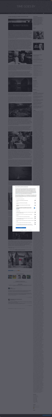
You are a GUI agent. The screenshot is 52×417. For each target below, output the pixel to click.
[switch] (35, 200)
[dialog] (26, 209)
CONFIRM (21, 227)
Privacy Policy (30, 230)
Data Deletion (22, 230)
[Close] (38, 187)
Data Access (26, 230)
